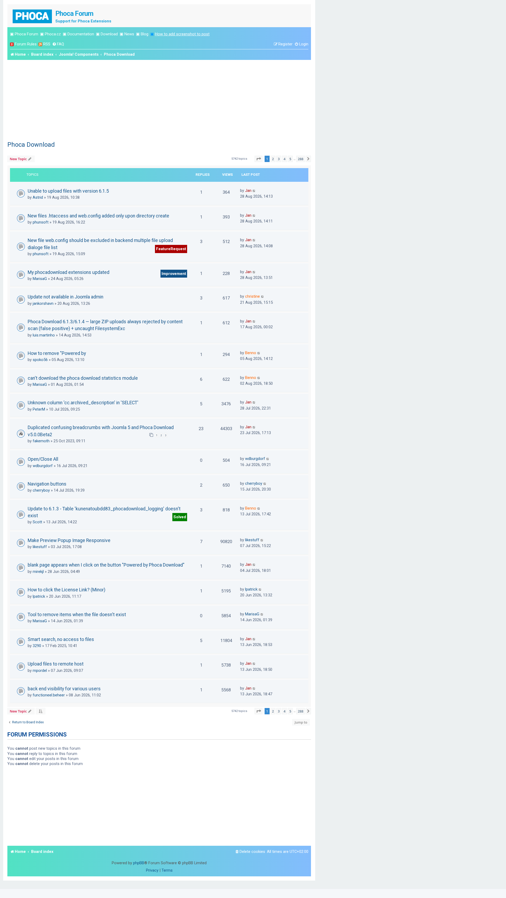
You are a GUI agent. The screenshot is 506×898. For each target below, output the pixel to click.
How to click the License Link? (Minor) (66, 589)
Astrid (38, 197)
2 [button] (273, 158)
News (129, 34)
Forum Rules (26, 44)
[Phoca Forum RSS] (40, 44)
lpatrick (39, 596)
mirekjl (38, 571)
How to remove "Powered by (57, 353)
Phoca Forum (26, 34)
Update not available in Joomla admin (65, 297)
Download (109, 34)
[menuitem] (58, 44)
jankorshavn (43, 303)
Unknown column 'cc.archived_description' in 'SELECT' (83, 402)
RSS (46, 44)
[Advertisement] (159, 99)
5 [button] (290, 158)
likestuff (40, 546)
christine (252, 296)
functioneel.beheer (49, 695)
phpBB (138, 863)
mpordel (40, 670)
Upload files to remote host (56, 664)
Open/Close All (43, 459)
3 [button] (279, 158)
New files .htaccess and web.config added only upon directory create (98, 215)
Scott (37, 522)
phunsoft (40, 222)
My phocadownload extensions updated (68, 272)
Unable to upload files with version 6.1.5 (68, 191)
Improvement (174, 273)
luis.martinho (44, 335)
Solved (179, 517)
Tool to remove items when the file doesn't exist (77, 614)
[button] (258, 159)
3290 (37, 645)
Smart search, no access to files (61, 639)
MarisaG (40, 278)
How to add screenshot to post (182, 34)
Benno (250, 352)
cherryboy (41, 490)
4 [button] (284, 158)
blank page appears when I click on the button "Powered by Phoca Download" (106, 565)
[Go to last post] (254, 190)
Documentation (80, 34)
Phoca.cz (53, 34)
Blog (144, 34)
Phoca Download (31, 144)
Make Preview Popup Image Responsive (69, 540)
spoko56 (40, 359)
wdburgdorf (43, 465)
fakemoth (41, 441)
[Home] (32, 16)
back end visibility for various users (64, 688)
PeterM (39, 409)
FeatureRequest (171, 248)
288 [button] (300, 158)
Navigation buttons (47, 484)
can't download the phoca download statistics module (83, 378)
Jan (248, 190)
